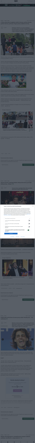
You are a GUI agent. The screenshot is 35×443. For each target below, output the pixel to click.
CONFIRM (11, 233)
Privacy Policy (23, 236)
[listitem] (17, 218)
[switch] (29, 220)
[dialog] (17, 222)
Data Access (17, 236)
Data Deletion (12, 236)
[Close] (33, 206)
